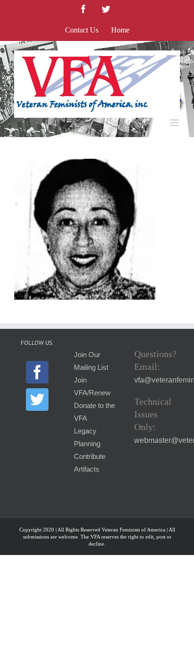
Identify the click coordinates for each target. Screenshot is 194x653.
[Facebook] (37, 372)
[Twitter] (37, 399)
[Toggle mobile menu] (175, 123)
